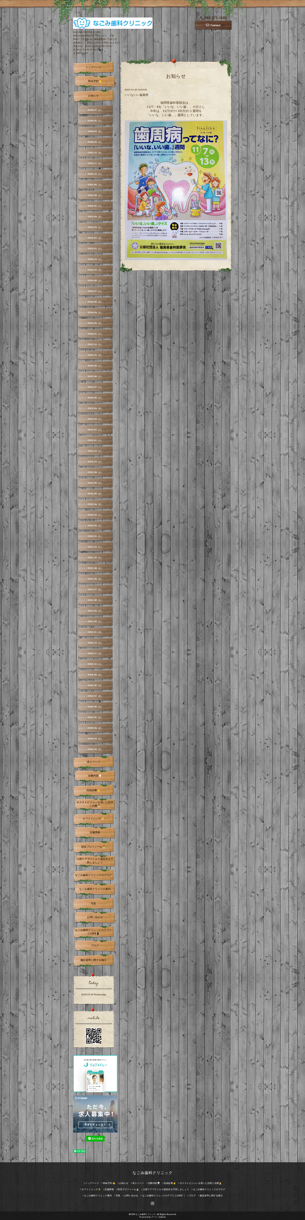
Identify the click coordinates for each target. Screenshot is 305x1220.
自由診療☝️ (93, 790)
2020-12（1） (95, 642)
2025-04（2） (95, 216)
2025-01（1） (95, 248)
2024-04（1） (95, 312)
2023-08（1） (95, 376)
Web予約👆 (95, 81)
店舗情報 (95, 832)
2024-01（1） (95, 333)
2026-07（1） (95, 110)
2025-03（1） (95, 227)
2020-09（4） (95, 674)
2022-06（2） (95, 493)
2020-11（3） (95, 653)
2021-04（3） (95, 610)
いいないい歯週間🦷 (138, 95)
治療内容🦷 (95, 775)
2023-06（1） (95, 397)
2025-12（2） (95, 152)
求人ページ (93, 761)
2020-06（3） (95, 706)
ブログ (95, 945)
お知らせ (93, 95)
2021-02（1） (95, 621)
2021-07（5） (95, 589)
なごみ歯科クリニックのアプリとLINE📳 (93, 931)
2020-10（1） (95, 664)
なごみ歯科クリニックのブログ (93, 875)
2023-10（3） (95, 355)
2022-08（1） (95, 483)
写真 (93, 903)
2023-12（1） (95, 344)
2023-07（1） (95, 387)
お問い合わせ (95, 917)
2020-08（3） (95, 685)
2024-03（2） (95, 323)
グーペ (154, 1217)
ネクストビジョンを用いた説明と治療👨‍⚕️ (95, 804)
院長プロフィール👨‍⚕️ (93, 846)
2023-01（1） (95, 440)
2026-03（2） (95, 131)
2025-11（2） (95, 163)
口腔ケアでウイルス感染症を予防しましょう (95, 860)
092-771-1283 (216, 18)
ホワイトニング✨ (93, 818)
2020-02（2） (95, 749)
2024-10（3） (95, 269)
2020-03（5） (95, 738)
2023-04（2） (95, 408)
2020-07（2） (95, 696)
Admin (162, 1217)
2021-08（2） (95, 578)
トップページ (93, 67)
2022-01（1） (95, 536)
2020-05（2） (95, 717)
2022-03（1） (95, 514)
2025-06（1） (95, 195)
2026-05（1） (95, 120)
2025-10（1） (95, 174)
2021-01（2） (95, 632)
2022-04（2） (95, 504)
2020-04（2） (95, 728)
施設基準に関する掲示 (93, 960)
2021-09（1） (95, 568)
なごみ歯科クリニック (152, 1172)
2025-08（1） (95, 184)
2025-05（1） (95, 205)
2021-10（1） (95, 557)
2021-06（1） (95, 600)
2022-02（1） (95, 525)
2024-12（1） (95, 259)
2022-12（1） (95, 451)
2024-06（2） (95, 301)
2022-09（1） (95, 472)
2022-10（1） (95, 461)
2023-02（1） (95, 429)
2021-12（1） (95, 546)
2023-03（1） (95, 419)
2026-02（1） (95, 142)
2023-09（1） (95, 365)
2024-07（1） (95, 291)
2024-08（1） (95, 280)
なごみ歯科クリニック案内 (95, 889)
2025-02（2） (95, 237)
